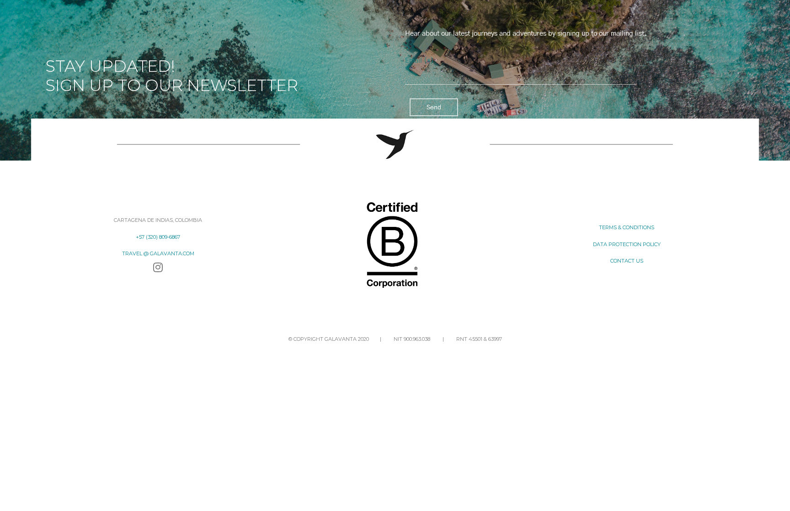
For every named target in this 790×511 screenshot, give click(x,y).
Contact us (626, 261)
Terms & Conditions (626, 227)
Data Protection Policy (627, 244)
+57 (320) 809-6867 (158, 237)
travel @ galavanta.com (158, 253)
